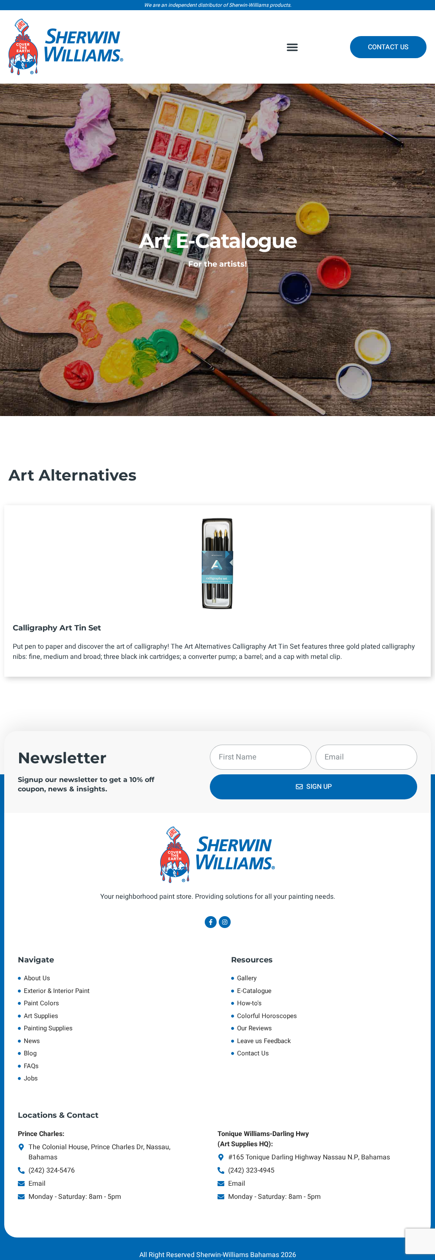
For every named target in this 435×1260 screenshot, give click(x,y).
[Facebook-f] (211, 922)
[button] (292, 47)
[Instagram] (225, 922)
